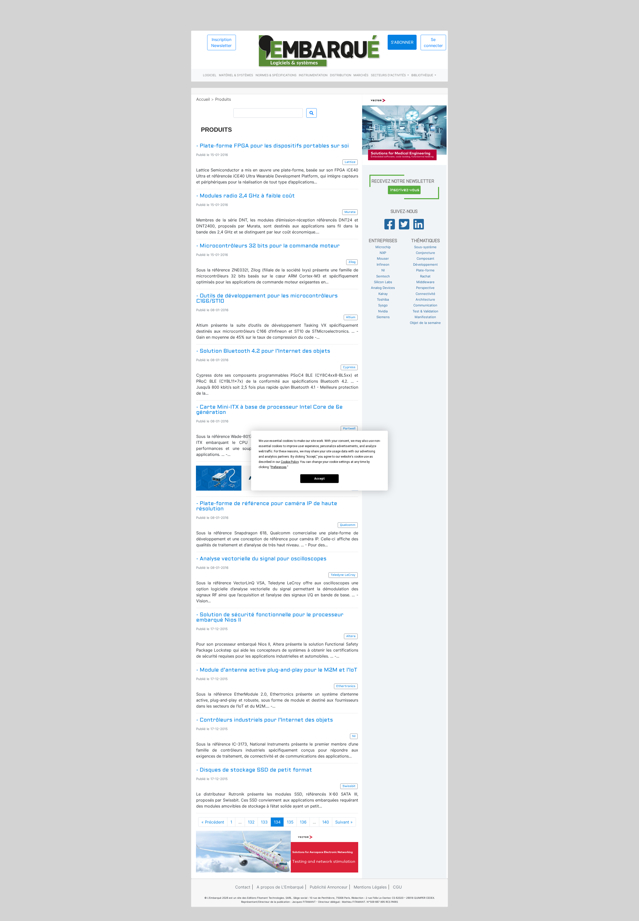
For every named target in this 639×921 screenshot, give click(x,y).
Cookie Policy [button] (290, 461)
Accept (319, 478)
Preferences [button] (279, 467)
